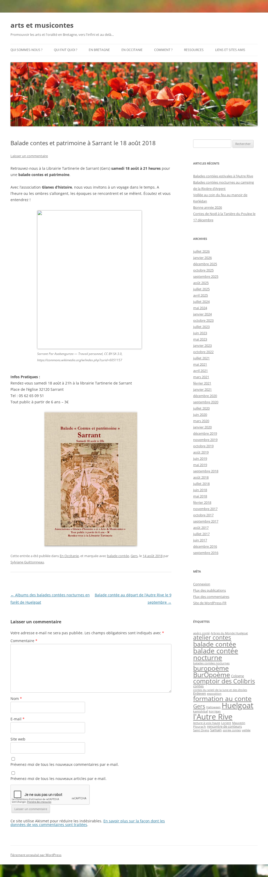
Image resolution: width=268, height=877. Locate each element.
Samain (216, 730)
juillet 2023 (201, 326)
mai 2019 (200, 464)
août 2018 (201, 477)
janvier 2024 (202, 314)
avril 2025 (200, 295)
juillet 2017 (201, 533)
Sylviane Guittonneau (27, 562)
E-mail (17, 718)
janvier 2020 (202, 427)
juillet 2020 (201, 408)
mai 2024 (200, 307)
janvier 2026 (202, 257)
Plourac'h (199, 726)
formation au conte (222, 698)
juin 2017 (200, 540)
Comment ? (163, 50)
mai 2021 (200, 364)
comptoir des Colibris (224, 681)
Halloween (213, 707)
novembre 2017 (205, 508)
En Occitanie (132, 50)
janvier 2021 (202, 389)
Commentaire (23, 640)
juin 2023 (200, 333)
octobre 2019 (203, 446)
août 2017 (201, 527)
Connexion (201, 584)
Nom (16, 698)
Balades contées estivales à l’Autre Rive (223, 176)
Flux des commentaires (211, 596)
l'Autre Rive (212, 716)
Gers (134, 555)
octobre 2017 (203, 515)
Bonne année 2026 (207, 207)
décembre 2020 (205, 395)
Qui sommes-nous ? (26, 50)
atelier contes (212, 637)
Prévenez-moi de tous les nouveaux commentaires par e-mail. (64, 764)
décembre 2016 (205, 546)
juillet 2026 (201, 251)
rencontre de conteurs (224, 726)
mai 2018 (200, 496)
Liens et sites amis (230, 50)
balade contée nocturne (215, 654)
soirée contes (232, 730)
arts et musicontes (42, 25)
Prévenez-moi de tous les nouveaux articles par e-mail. (58, 778)
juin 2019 (200, 458)
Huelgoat (237, 705)
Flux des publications (209, 590)
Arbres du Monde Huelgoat (229, 633)
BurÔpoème (211, 674)
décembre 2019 (205, 433)
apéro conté (201, 633)
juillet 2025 (201, 289)
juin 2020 (200, 414)
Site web (17, 739)
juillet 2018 (201, 483)
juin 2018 (200, 490)
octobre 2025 (203, 270)
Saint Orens (201, 730)
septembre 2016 (205, 552)
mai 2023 (200, 339)
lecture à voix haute (206, 723)
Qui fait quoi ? (65, 50)
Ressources (194, 50)
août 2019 (201, 452)
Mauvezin (238, 723)
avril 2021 (200, 370)
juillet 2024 (201, 301)
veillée (246, 730)
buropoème (211, 668)
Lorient (226, 723)
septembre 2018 (205, 471)
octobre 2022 (203, 351)
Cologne (237, 676)
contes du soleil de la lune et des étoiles (220, 690)
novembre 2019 (205, 439)
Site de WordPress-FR (209, 603)
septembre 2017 (205, 521)
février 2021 (202, 383)
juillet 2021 (201, 358)
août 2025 (201, 282)
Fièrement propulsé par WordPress (36, 855)
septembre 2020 (205, 402)
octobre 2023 (203, 320)
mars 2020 (201, 420)
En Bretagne (99, 50)
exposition (214, 693)
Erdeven (199, 693)
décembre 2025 (205, 264)
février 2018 (202, 502)
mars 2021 (201, 377)
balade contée (118, 555)
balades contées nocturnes (211, 663)
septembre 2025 (205, 276)
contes (198, 686)
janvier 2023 (202, 345)
